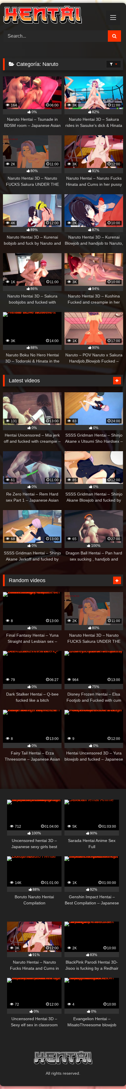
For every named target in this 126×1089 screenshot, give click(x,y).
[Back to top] (107, 1071)
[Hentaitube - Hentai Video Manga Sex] (51, 16)
